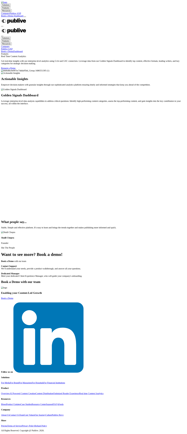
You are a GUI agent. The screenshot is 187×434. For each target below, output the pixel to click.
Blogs (3, 404)
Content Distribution (44, 393)
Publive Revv (58, 415)
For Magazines (25, 383)
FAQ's (55, 404)
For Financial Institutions (54, 383)
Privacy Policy (28, 426)
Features (5, 8)
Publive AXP (15, 13)
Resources (6, 11)
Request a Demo (8, 68)
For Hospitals (38, 383)
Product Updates (13, 404)
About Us (5, 415)
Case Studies (26, 404)
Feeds (61, 404)
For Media (5, 383)
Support (49, 404)
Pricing (4, 426)
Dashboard (19, 16)
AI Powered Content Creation (23, 393)
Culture (48, 415)
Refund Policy (40, 426)
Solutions (6, 5)
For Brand (14, 383)
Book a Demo (7, 16)
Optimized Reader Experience (66, 393)
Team (21, 415)
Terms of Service (14, 426)
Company (5, 13)
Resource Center (39, 404)
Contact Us (14, 415)
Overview (5, 393)
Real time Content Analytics (91, 393)
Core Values (29, 415)
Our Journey (40, 415)
